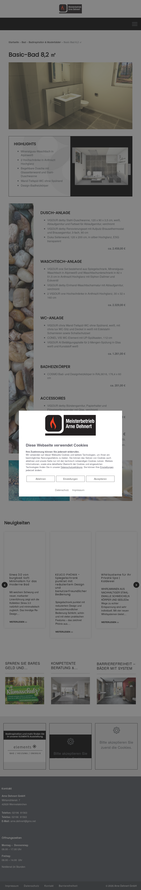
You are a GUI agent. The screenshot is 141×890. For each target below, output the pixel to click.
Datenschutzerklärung (71, 467)
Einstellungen (70, 479)
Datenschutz (62, 490)
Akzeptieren (100, 479)
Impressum (78, 490)
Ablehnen (40, 479)
